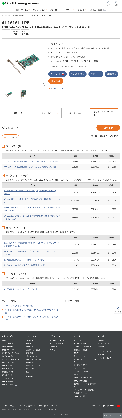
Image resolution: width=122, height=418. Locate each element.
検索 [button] (117, 3)
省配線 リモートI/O (8, 350)
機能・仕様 (46, 113)
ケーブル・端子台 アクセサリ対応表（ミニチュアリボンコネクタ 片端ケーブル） (32, 318)
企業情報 (101, 340)
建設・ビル (29, 362)
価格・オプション (75, 113)
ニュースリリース (104, 351)
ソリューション (32, 336)
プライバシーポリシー (9, 406)
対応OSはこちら (57, 88)
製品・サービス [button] (23, 9)
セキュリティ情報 (79, 368)
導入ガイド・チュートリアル (83, 356)
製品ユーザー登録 (79, 396)
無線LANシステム (7, 366)
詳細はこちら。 (54, 410)
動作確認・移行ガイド (81, 365)
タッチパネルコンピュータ (10, 359)
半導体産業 (29, 343)
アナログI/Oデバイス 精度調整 (84, 390)
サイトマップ (55, 406)
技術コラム (77, 353)
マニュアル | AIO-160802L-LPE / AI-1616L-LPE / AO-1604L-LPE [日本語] (31, 161)
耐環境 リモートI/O (8, 346)
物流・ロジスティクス (33, 356)
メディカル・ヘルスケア (34, 366)
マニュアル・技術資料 (57, 343)
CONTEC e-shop (96, 9)
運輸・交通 (29, 353)
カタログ (53, 350)
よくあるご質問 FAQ (80, 343)
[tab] (8, 94)
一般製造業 (29, 340)
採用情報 (101, 346)
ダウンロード (55, 336)
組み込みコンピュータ (9, 356)
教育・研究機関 (31, 369)
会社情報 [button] (82, 9)
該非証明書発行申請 (80, 381)
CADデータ (53, 346)
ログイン (108, 127)
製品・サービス (7, 336)
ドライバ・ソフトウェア (58, 340)
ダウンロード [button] (56, 9)
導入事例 (29, 376)
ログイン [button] (109, 3)
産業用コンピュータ (8, 362)
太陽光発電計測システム (10, 369)
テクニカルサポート (80, 340)
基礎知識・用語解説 (80, 350)
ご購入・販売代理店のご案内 (83, 378)
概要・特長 (18, 113)
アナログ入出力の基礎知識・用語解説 (19, 305)
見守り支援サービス (8, 381)
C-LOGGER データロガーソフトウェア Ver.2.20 (21, 289)
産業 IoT (4, 340)
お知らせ (101, 354)
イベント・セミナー (105, 358)
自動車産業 (29, 346)
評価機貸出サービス (80, 393)
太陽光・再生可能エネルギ (34, 359)
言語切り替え (108, 415)
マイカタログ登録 (77, 74)
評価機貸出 (111, 74)
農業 (27, 372)
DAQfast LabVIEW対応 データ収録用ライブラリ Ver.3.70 (25, 260)
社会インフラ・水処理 (33, 350)
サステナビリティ (103, 343)
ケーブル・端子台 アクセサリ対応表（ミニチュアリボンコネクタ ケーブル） (32, 311)
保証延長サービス (7, 375)
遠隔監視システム (7, 372)
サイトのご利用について (28, 406)
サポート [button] (70, 9)
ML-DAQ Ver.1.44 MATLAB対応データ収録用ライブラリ (25, 265)
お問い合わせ (56, 81)
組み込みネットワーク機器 (10, 353)
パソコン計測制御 (7, 343)
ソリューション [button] (40, 9)
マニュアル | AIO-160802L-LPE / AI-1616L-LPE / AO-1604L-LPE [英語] (30, 167)
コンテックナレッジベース (82, 346)
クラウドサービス (7, 378)
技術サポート (96, 74)
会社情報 (101, 336)
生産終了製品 (78, 374)
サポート (77, 336)
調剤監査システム (8, 385)
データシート (56, 74)
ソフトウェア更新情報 (81, 371)
